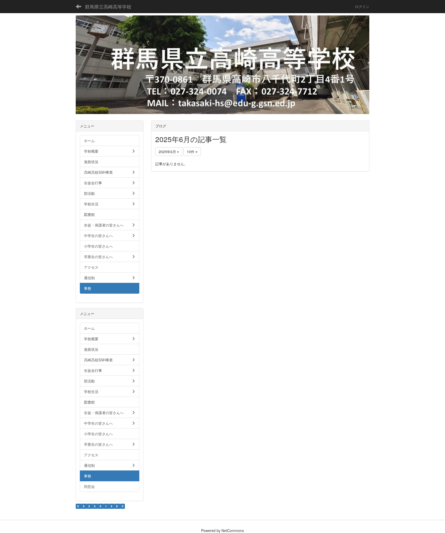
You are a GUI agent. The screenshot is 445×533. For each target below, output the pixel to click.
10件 (191, 151)
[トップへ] (222, 64)
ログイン (362, 6)
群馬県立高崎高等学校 (108, 6)
